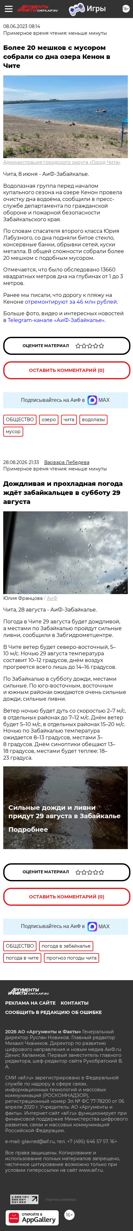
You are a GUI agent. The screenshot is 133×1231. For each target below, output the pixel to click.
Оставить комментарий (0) (66, 370)
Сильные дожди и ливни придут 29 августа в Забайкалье (64, 812)
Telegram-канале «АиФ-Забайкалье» (56, 320)
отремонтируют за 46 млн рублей (71, 302)
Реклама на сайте (30, 1003)
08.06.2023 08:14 (21, 26)
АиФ (52, 598)
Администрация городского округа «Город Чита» (61, 162)
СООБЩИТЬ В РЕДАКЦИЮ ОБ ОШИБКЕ (53, 1012)
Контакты (74, 1003)
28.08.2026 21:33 (21, 462)
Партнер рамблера (61, 1199)
